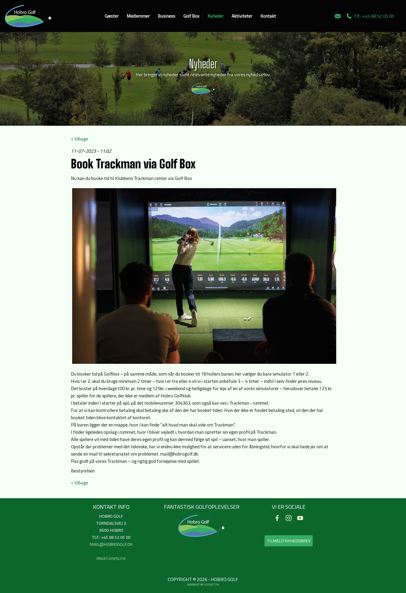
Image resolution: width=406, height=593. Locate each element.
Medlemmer (138, 15)
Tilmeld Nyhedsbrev (288, 541)
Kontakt (268, 15)
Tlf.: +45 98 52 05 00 (373, 16)
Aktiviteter (242, 15)
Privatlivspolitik (111, 558)
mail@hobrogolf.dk (111, 544)
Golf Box (191, 15)
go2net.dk (211, 584)
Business (166, 15)
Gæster (112, 15)
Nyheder (215, 15)
